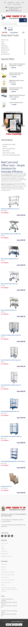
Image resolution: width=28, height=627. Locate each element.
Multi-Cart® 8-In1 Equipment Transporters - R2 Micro (17, 64)
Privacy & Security (6, 582)
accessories (4, 52)
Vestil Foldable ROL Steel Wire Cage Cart (11, 436)
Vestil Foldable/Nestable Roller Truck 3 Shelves (13, 461)
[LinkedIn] (12, 536)
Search (22, 20)
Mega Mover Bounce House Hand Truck (16, 81)
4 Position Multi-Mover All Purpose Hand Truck (16, 73)
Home (5, 2)
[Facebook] (2, 536)
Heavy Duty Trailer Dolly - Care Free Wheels (16, 88)
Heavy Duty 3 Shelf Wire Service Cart (10, 208)
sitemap (5, 146)
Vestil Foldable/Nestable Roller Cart (10, 411)
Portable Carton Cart (6, 486)
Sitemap (17, 2)
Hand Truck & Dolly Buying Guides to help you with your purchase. (9, 589)
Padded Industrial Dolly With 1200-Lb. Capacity (17, 96)
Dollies (3, 44)
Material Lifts (4, 553)
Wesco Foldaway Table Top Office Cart (11, 233)
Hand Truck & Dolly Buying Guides (11, 155)
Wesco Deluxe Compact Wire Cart (9, 283)
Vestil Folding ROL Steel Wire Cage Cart (11, 360)
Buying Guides (11, 2)
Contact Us (4, 564)
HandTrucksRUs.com (17, 621)
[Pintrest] (9, 536)
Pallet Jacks (4, 46)
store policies (6, 150)
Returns (3, 585)
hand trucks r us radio (9, 153)
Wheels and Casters (6, 556)
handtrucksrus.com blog (9, 144)
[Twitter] (5, 536)
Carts (2, 42)
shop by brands (5, 54)
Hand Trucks (4, 543)
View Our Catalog (16, 4)
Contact (22, 2)
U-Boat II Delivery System (16, 102)
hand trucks (4, 40)
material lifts (5, 48)
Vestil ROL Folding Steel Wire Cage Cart (11, 335)
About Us (9, 4)
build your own (5, 50)
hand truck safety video (9, 148)
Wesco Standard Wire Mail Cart (9, 310)
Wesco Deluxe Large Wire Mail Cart (10, 258)
